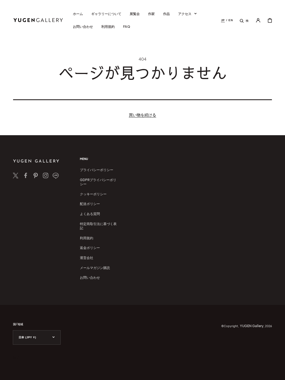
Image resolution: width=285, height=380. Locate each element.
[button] (244, 20)
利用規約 (86, 238)
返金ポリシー (90, 248)
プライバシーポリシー (96, 170)
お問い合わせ (90, 277)
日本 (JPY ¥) (27, 337)
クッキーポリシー (93, 194)
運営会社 (86, 258)
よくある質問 (90, 214)
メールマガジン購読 (95, 268)
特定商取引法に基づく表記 (98, 226)
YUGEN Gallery (252, 326)
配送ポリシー (90, 204)
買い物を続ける (142, 114)
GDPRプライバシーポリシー (98, 182)
